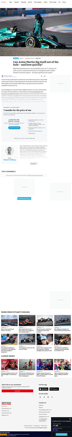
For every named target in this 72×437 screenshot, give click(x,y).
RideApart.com (5, 415)
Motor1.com (4, 406)
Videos (45, 2)
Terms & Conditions (28, 425)
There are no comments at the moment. (24, 175)
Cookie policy (37, 425)
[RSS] (52, 397)
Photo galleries (38, 2)
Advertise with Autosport (44, 412)
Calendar (16, 2)
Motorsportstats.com (7, 412)
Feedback (41, 405)
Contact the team (43, 414)
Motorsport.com (5, 410)
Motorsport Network (33, 427)
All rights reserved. (42, 427)
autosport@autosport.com (45, 409)
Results (30, 2)
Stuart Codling (8, 75)
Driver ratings (52, 2)
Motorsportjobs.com (6, 408)
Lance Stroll (10, 97)
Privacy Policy (44, 425)
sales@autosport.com (44, 416)
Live (59, 2)
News (10, 2)
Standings (23, 2)
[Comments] (45, 76)
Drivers (64, 2)
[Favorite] (41, 76)
